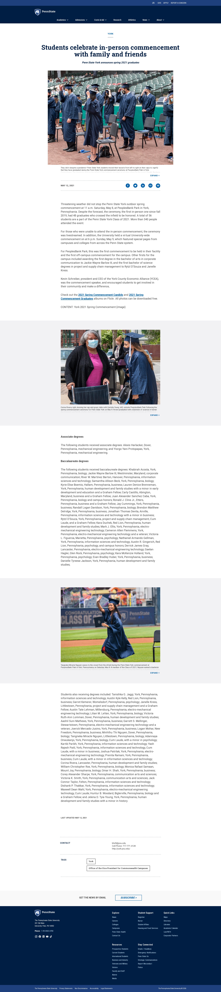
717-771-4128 (129, 846)
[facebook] (128, 185)
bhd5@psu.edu (119, 843)
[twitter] (135, 185)
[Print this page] (158, 185)
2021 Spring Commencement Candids (100, 294)
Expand (154, 175)
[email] (150, 185)
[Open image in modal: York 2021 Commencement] (110, 367)
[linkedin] (143, 185)
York (110, 34)
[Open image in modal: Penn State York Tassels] (110, 118)
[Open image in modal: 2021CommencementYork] (110, 624)
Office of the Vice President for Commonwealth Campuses (118, 868)
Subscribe (128, 897)
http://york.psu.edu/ (121, 848)
